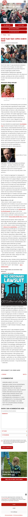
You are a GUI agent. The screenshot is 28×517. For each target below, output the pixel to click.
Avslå (14, 508)
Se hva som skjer (14, 32)
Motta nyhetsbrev (14, 28)
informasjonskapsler (5, 498)
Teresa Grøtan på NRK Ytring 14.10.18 (18, 216)
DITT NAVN (4, 431)
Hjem (9, 35)
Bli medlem (7, 25)
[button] (26, 494)
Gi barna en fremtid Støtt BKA (11, 473)
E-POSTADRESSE (5, 435)
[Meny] (25, 1)
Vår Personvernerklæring (17, 515)
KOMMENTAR (5, 413)
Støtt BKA (21, 25)
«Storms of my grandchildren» (10, 227)
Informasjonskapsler (9, 515)
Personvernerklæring (7, 443)
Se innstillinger (14, 512)
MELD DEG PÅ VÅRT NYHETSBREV (14, 479)
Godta (14, 504)
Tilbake (4, 35)
